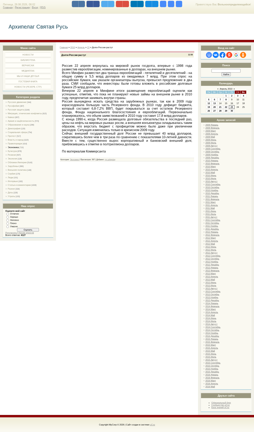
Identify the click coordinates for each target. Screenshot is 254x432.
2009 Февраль (212, 128)
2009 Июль (210, 143)
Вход (35, 7)
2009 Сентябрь (212, 149)
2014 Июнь (210, 318)
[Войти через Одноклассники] (243, 55)
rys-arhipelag (110, 160)
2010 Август (211, 181)
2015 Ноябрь (211, 369)
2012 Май (210, 244)
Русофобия (13, 106)
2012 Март (210, 238)
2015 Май (210, 351)
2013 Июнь (210, 282)
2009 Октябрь (212, 151)
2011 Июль (210, 214)
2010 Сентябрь (212, 184)
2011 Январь (211, 196)
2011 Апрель (211, 205)
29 (226, 111)
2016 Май (210, 386)
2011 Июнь (210, 211)
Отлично (14, 214)
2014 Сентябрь (212, 327)
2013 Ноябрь (211, 297)
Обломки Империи (17, 162)
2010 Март (210, 166)
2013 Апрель (211, 276)
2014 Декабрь (212, 336)
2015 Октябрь (212, 366)
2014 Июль (210, 321)
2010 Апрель (211, 169)
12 (209, 103)
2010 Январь (211, 160)
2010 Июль (210, 178)
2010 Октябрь (212, 187)
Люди (10, 177)
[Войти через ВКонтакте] (216, 55)
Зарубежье (13, 166)
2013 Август (211, 288)
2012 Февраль (212, 235)
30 (232, 111)
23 (232, 107)
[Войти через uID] (209, 55)
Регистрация (22, 7)
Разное (11, 189)
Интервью (13, 181)
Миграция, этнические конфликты (25, 113)
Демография (14, 128)
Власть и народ (15, 140)
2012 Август (211, 253)
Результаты (11, 233)
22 (226, 107)
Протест (12, 136)
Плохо (13, 223)
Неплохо (14, 220)
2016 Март (210, 380)
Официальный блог (221, 402)
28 (220, 111)
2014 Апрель (211, 312)
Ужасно (14, 226)
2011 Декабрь (212, 229)
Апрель (81, 47)
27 (214, 111)
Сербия (11, 173)
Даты (10, 192)
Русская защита (16, 109)
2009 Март (210, 131)
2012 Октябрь (212, 259)
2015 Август (211, 360)
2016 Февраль (212, 377)
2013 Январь (211, 267)
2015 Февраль (212, 342)
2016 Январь (211, 375)
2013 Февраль (212, 270)
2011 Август (211, 217)
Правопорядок (15, 143)
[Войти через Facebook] (222, 55)
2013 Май (210, 279)
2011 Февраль (212, 199)
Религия (12, 155)
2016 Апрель (211, 383)
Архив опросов (26, 233)
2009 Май (210, 137)
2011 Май (210, 208)
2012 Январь (211, 232)
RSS (43, 7)
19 (209, 107)
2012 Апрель (211, 241)
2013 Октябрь (212, 294)
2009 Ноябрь (211, 154)
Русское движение (17, 102)
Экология (12, 158)
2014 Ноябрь (211, 333)
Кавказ (11, 117)
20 (214, 107)
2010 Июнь (210, 175)
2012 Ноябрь (211, 262)
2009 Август (211, 146)
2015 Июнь (210, 354)
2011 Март (210, 202)
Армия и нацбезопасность (21, 121)
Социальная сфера (17, 132)
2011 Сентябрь (212, 220)
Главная (8, 7)
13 (214, 103)
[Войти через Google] (236, 55)
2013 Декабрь (212, 300)
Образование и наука (18, 125)
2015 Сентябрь (212, 363)
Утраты (11, 196)
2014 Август (211, 324)
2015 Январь (211, 339)
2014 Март (210, 309)
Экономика (13, 147)
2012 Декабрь (212, 264)
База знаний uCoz (220, 407)
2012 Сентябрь (212, 256)
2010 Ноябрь (211, 190)
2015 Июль (210, 357)
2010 (72, 47)
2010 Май (210, 172)
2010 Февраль (212, 163)
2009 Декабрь (212, 157)
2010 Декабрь (212, 193)
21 (220, 107)
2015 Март (210, 345)
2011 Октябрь (212, 223)
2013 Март (210, 273)
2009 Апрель (211, 134)
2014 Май (210, 315)
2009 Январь (211, 125)
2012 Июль (210, 250)
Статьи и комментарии (19, 185)
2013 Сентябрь (212, 291)
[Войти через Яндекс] (229, 55)
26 (209, 111)
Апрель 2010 (226, 89)
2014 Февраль (212, 306)
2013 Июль (210, 285)
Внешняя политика (17, 170)
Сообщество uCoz (220, 405)
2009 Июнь (210, 140)
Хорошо (14, 217)
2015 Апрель (211, 348)
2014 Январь (211, 303)
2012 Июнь (210, 247)
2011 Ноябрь (211, 226)
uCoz (152, 424)
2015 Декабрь (212, 372)
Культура (12, 151)
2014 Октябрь (212, 330)
